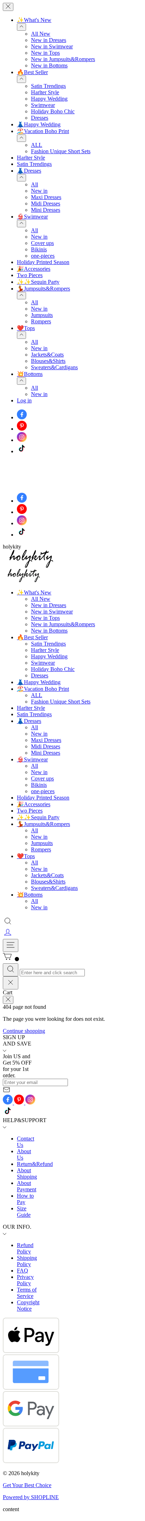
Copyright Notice (28, 1305)
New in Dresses (48, 40)
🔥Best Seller (32, 72)
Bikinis (39, 249)
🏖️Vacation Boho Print (43, 131)
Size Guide (24, 1211)
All (34, 184)
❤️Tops (26, 328)
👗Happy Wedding (39, 124)
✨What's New (34, 20)
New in (39, 191)
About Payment (26, 1186)
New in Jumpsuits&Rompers (63, 59)
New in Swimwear (52, 46)
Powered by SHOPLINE (31, 1497)
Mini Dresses (45, 210)
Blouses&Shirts (48, 361)
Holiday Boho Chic (53, 111)
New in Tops (45, 53)
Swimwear (43, 105)
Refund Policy (25, 1248)
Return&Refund (35, 1164)
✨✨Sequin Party (38, 282)
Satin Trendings (48, 86)
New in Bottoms (49, 65)
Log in (24, 400)
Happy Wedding (49, 99)
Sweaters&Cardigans (54, 367)
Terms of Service (27, 1293)
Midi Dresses (45, 203)
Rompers (41, 321)
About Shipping (27, 1173)
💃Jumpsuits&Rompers (43, 289)
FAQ (22, 1271)
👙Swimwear (32, 217)
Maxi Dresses (46, 197)
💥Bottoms (30, 374)
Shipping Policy (27, 1261)
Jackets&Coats (47, 355)
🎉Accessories (33, 269)
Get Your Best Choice (27, 1485)
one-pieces (43, 256)
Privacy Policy (25, 1280)
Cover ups (42, 243)
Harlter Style (45, 92)
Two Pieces (30, 275)
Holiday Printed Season (43, 262)
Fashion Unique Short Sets (60, 151)
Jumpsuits (42, 315)
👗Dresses (29, 171)
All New (40, 34)
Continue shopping (24, 1031)
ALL (36, 145)
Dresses (39, 118)
